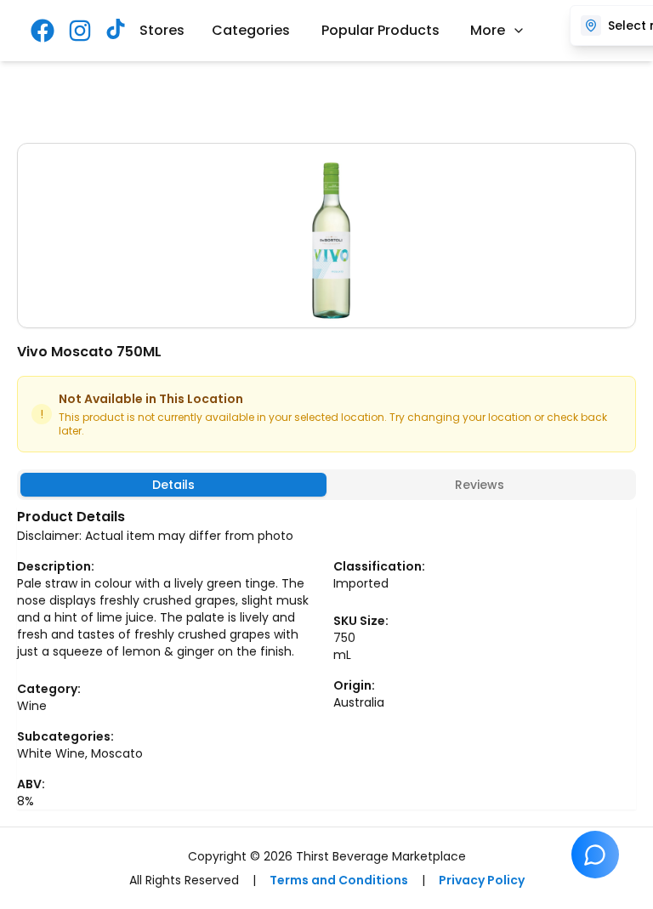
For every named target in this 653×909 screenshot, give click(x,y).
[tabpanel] (326, 658)
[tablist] (326, 484)
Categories (251, 30)
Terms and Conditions (339, 880)
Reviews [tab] (479, 484)
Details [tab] (173, 484)
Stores (162, 30)
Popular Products (380, 30)
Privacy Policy (482, 880)
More (487, 30)
